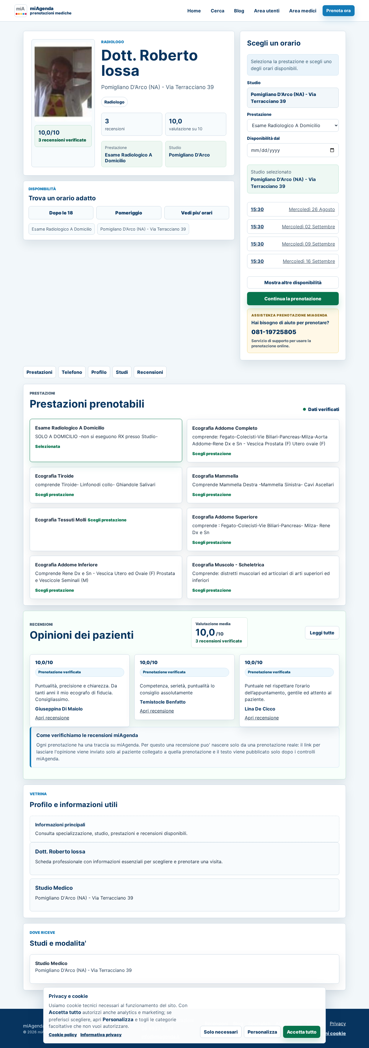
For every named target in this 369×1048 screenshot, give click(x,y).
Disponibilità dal (263, 138)
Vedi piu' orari (196, 213)
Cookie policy (63, 1034)
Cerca (217, 11)
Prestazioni (39, 372)
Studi (122, 372)
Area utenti (266, 11)
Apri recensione (52, 718)
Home (194, 11)
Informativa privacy (101, 1034)
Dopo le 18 (61, 213)
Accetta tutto (302, 1032)
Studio (254, 82)
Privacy (338, 1023)
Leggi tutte (322, 633)
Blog (239, 11)
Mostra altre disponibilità (292, 282)
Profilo (99, 372)
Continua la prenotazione (292, 298)
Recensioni (150, 372)
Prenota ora (338, 10)
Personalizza (262, 1032)
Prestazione (259, 114)
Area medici (302, 11)
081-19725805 (273, 331)
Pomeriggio (128, 213)
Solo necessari (221, 1032)
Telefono (72, 372)
